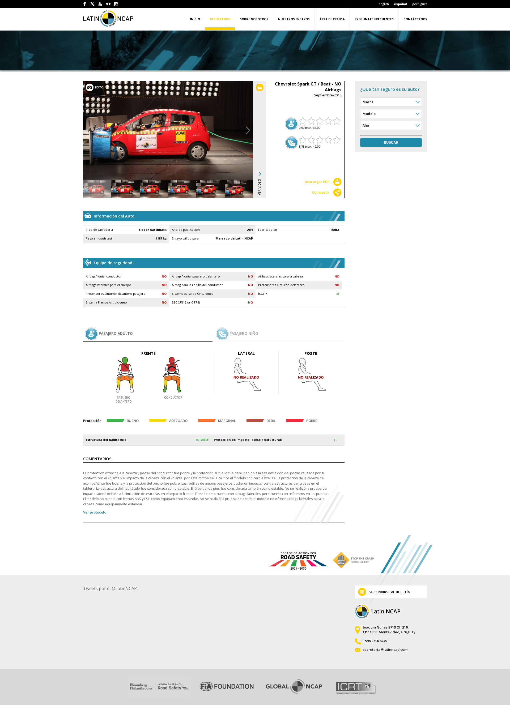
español (400, 4)
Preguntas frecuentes (374, 19)
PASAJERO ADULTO (116, 333)
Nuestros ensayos (294, 19)
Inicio (195, 19)
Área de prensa (332, 19)
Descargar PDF (317, 181)
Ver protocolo (94, 512)
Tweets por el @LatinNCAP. (110, 588)
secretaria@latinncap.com (385, 649)
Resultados (220, 19)
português (419, 4)
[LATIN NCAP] (114, 18)
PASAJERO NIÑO (244, 333)
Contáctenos (415, 19)
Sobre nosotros (254, 19)
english (384, 4)
